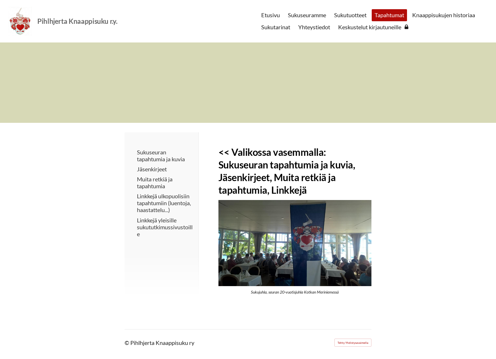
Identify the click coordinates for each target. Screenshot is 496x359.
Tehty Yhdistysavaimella (353, 342)
